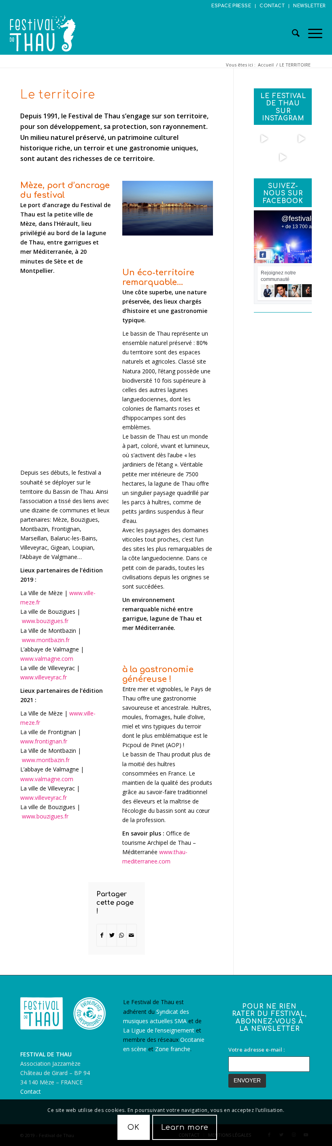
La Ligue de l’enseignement (158, 1030)
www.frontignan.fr (43, 741)
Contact (30, 1091)
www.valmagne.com (46, 658)
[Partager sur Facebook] (101, 935)
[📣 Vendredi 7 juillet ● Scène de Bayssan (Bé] (264, 157)
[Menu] (311, 33)
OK (134, 1127)
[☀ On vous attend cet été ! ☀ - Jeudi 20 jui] (283, 157)
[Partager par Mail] (131, 935)
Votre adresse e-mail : (256, 1049)
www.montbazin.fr (46, 640)
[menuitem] (231, 6)
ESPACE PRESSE (231, 6)
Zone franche (172, 1049)
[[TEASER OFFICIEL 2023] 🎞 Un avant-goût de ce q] (264, 139)
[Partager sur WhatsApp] (121, 935)
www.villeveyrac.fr (43, 677)
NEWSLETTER (309, 6)
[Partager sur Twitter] (111, 935)
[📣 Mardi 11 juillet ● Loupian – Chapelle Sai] (283, 139)
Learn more (185, 1127)
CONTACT (272, 6)
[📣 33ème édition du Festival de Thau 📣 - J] (301, 139)
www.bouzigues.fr (45, 621)
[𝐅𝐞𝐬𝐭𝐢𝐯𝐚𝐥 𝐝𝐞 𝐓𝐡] (301, 157)
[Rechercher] (292, 33)
